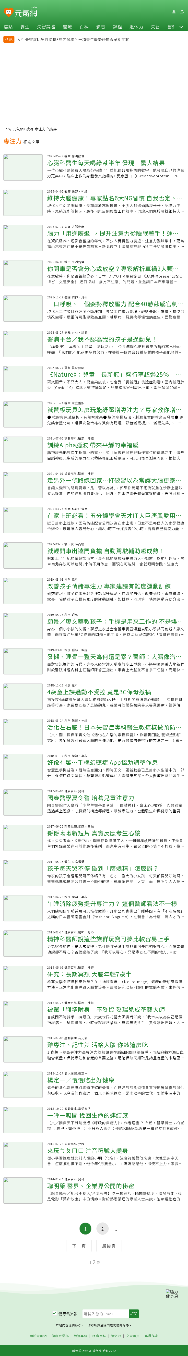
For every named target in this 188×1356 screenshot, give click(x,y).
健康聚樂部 (60, 1336)
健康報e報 (68, 1313)
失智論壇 (46, 26)
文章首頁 (133, 1336)
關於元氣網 (38, 1336)
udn (6, 128)
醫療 (67, 26)
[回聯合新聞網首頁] (9, 12)
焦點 (8, 26)
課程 (117, 26)
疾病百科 (99, 1336)
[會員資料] (174, 12)
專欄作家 (151, 1336)
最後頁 (109, 1246)
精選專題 (80, 1336)
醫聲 (172, 26)
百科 (84, 26)
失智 (155, 26)
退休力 (136, 26)
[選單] (182, 12)
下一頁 (79, 1246)
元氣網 (18, 128)
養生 (25, 26)
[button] (181, 26)
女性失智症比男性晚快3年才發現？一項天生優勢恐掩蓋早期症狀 (73, 39)
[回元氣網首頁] (26, 11)
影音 (101, 26)
